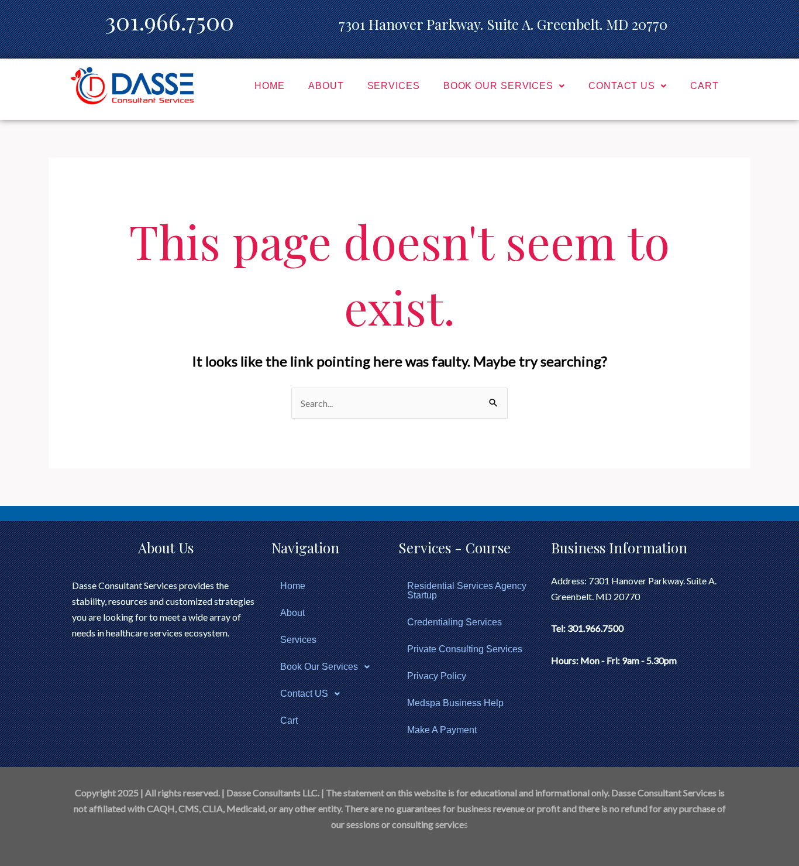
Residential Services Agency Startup (466, 590)
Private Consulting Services (464, 649)
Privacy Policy (436, 676)
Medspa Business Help (455, 703)
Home (269, 86)
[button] (504, 86)
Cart (704, 86)
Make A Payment (442, 730)
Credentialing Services (454, 622)
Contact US (621, 86)
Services (393, 86)
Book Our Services (498, 86)
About (326, 86)
